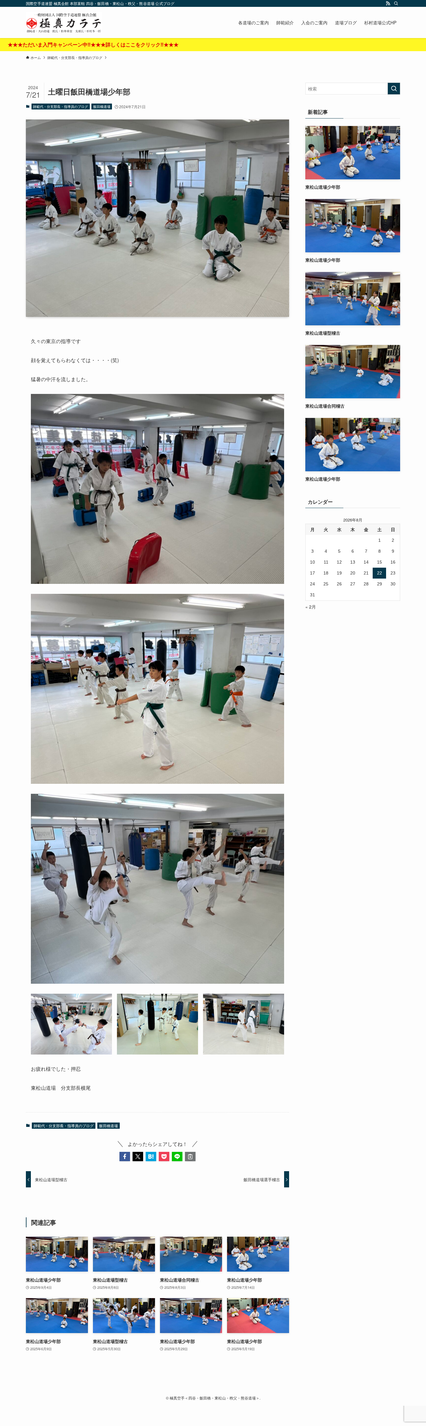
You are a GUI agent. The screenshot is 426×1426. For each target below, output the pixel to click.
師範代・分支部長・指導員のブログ (60, 106)
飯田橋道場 (101, 106)
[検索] (396, 3)
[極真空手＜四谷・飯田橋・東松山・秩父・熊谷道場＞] (64, 22)
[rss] (388, 3)
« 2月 (310, 607)
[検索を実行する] (394, 89)
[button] (124, 1156)
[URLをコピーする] (190, 1156)
